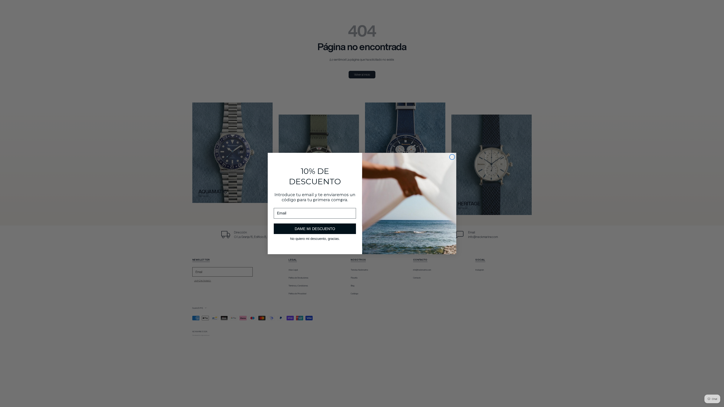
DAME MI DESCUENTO (315, 229)
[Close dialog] (452, 157)
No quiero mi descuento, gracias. (315, 238)
